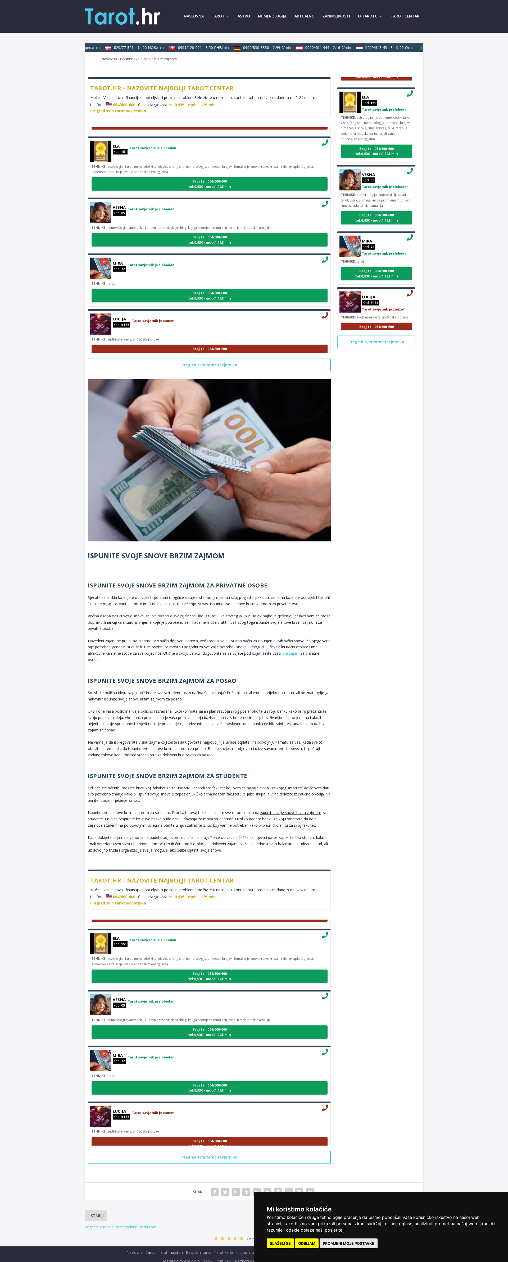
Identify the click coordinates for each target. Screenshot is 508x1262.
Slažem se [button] (280, 1243)
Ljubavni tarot (248, 1252)
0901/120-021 (192, 47)
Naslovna (194, 16)
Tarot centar (405, 16)
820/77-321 (128, 47)
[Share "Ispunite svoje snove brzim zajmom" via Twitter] (225, 1192)
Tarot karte (223, 1252)
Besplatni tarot (198, 1252)
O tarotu (368, 16)
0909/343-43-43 (379, 47)
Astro (244, 16)
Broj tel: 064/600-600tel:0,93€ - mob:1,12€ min (209, 173)
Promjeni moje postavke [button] (348, 1243)
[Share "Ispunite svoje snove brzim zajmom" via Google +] (235, 1192)
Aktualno (304, 16)
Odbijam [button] (306, 1243)
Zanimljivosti (336, 16)
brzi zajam (291, 653)
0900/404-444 (317, 47)
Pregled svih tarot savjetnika (118, 110)
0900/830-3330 (256, 47)
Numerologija (272, 16)
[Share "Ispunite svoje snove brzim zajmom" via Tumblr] (246, 1192)
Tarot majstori (170, 1252)
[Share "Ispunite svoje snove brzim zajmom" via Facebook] (214, 1192)
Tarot (218, 16)
